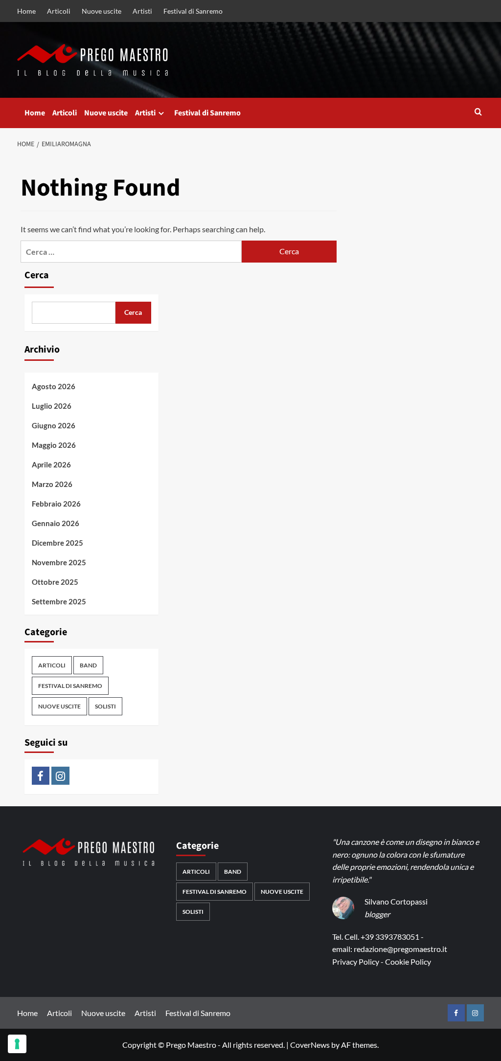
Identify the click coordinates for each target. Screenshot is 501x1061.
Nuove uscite (101, 11)
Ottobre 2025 (55, 581)
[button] (478, 112)
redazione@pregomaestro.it (400, 948)
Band (88, 665)
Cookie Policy (408, 961)
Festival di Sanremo (193, 11)
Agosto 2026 (53, 386)
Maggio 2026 (54, 445)
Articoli (58, 11)
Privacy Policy (355, 961)
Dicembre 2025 (57, 542)
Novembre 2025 (59, 562)
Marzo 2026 (52, 484)
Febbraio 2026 (56, 503)
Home (26, 11)
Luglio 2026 (51, 405)
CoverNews (310, 1044)
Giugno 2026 (53, 425)
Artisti (142, 11)
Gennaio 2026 (55, 523)
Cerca (36, 275)
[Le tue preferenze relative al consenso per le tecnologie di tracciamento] (17, 1044)
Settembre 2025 (59, 601)
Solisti (105, 706)
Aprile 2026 (51, 464)
